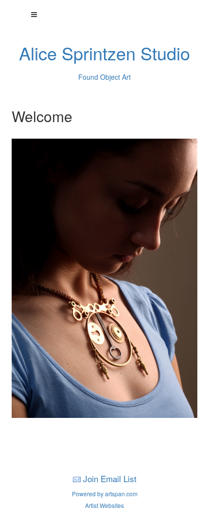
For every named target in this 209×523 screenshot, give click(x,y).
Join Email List (110, 478)
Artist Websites (104, 505)
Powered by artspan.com (105, 493)
